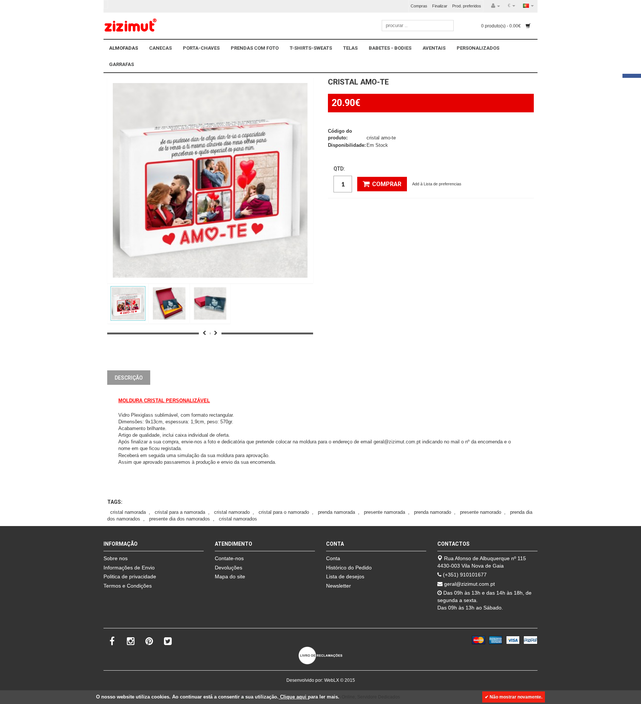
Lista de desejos (345, 576)
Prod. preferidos (466, 6)
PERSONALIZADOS (478, 48)
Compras (419, 6)
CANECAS (160, 48)
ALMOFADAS (123, 48)
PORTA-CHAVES (201, 48)
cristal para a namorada (180, 512)
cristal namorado (232, 512)
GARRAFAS (121, 64)
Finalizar (439, 6)
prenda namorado (432, 512)
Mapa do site (230, 576)
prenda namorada (336, 512)
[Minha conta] (495, 6)
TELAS (350, 48)
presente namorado (480, 512)
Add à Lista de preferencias (436, 184)
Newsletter (338, 586)
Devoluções (228, 568)
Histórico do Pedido (349, 568)
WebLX (331, 680)
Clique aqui (293, 697)
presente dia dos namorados (179, 519)
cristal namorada (128, 512)
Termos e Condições (127, 586)
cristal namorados (238, 519)
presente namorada (384, 512)
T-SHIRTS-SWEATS (311, 48)
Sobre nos (115, 558)
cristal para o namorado (284, 512)
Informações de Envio (129, 568)
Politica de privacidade (129, 576)
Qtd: (339, 169)
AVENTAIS (434, 48)
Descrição (129, 378)
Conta (333, 558)
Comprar (386, 184)
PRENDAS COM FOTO (255, 48)
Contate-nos (229, 558)
